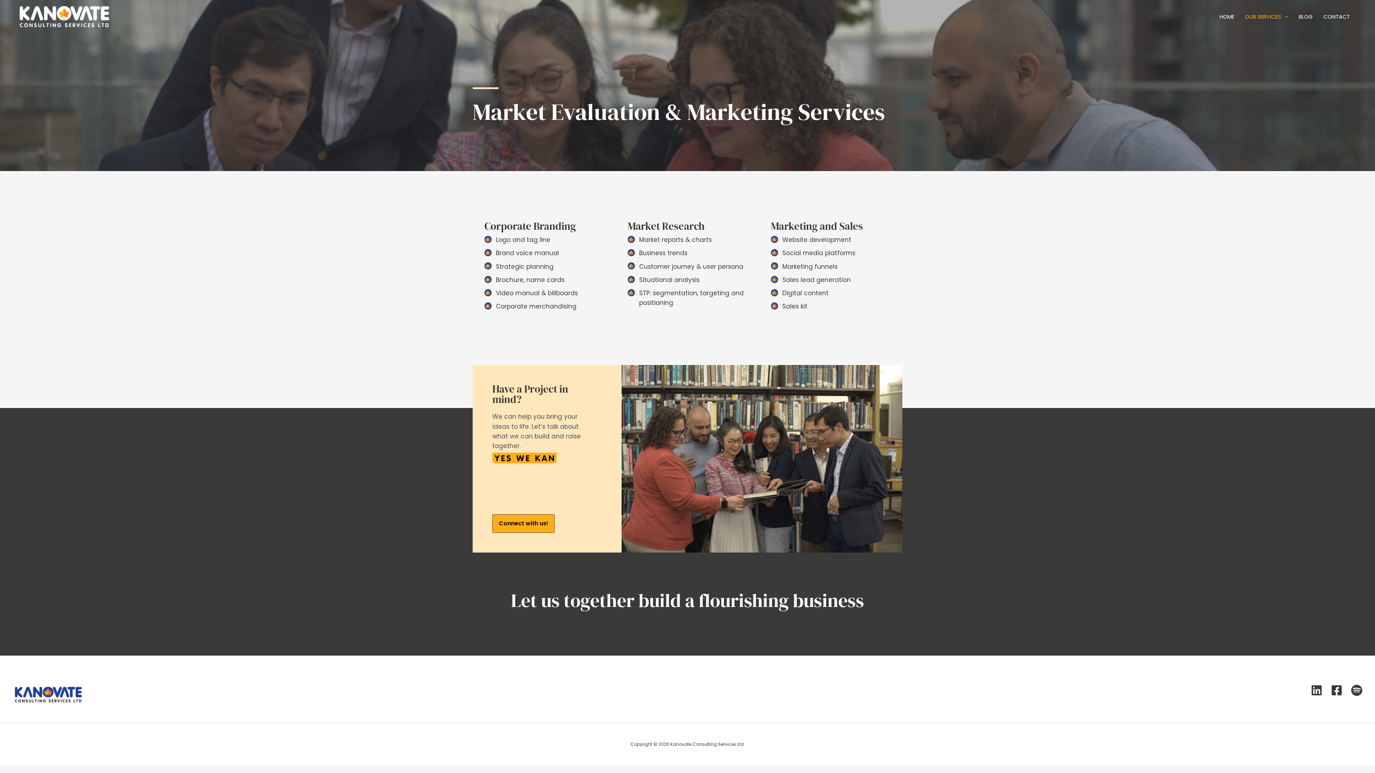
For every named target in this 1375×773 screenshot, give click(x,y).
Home (1227, 16)
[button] (523, 523)
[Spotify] (1356, 690)
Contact (1336, 16)
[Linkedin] (1316, 690)
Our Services (1263, 16)
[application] (1284, 16)
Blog (1306, 16)
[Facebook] (1336, 690)
